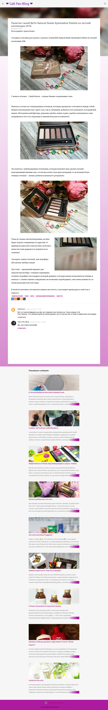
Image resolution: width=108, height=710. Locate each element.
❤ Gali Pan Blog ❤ (19, 3)
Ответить (22, 317)
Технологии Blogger (55, 703)
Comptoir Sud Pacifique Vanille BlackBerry (43, 428)
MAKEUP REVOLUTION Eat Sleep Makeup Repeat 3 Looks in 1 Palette (53, 464)
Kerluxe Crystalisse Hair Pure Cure (40, 499)
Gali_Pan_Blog (23, 322)
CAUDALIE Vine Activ (36, 680)
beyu (32, 296)
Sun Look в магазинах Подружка (40, 535)
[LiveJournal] (24, 299)
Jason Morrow (63, 707)
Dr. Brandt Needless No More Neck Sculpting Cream (46, 392)
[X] (18, 299)
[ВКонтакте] (12, 299)
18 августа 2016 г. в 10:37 (33, 309)
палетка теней (17, 296)
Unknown (21, 309)
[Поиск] (105, 3)
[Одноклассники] (15, 299)
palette (59, 296)
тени (26, 296)
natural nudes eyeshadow (45, 296)
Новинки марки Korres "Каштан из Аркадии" (45, 570)
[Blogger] (21, 299)
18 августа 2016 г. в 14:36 (38, 322)
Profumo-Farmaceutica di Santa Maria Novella (45, 606)
